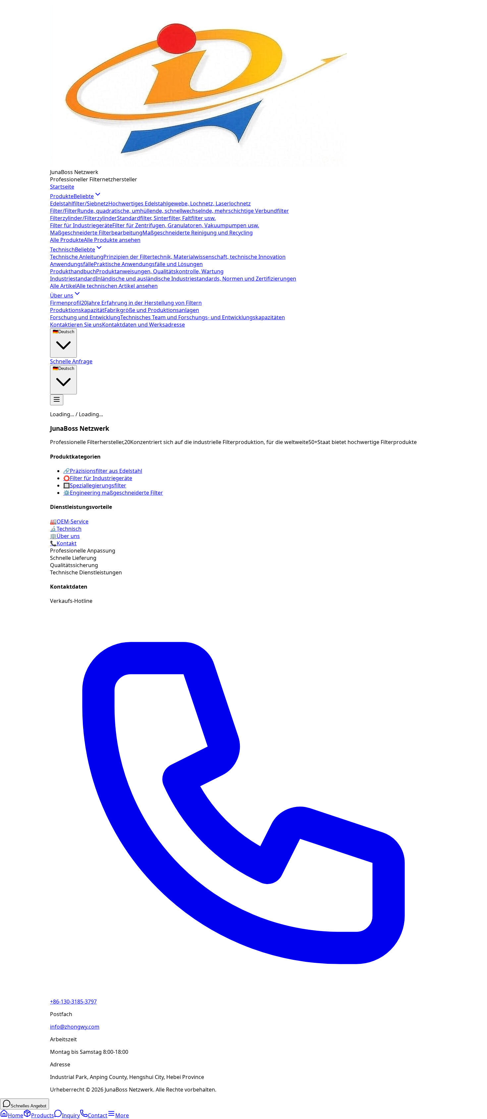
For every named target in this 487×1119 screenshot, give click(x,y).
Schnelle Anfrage (71, 361)
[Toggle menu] (56, 399)
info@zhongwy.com (74, 1026)
